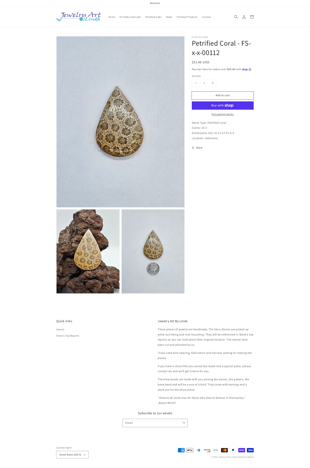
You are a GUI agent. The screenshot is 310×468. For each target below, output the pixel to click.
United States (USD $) (70, 454)
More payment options (223, 114)
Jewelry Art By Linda (227, 457)
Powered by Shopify (245, 457)
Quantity (196, 75)
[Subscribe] (183, 423)
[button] (236, 17)
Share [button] (199, 147)
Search (60, 329)
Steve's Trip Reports (67, 335)
